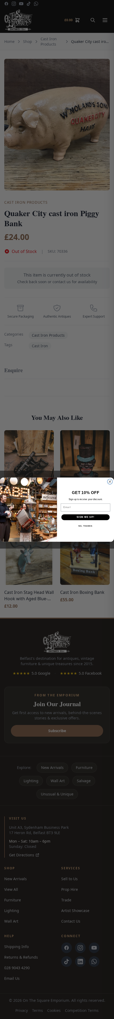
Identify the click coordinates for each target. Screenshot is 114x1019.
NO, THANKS (85, 526)
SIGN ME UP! (85, 517)
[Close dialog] (110, 481)
